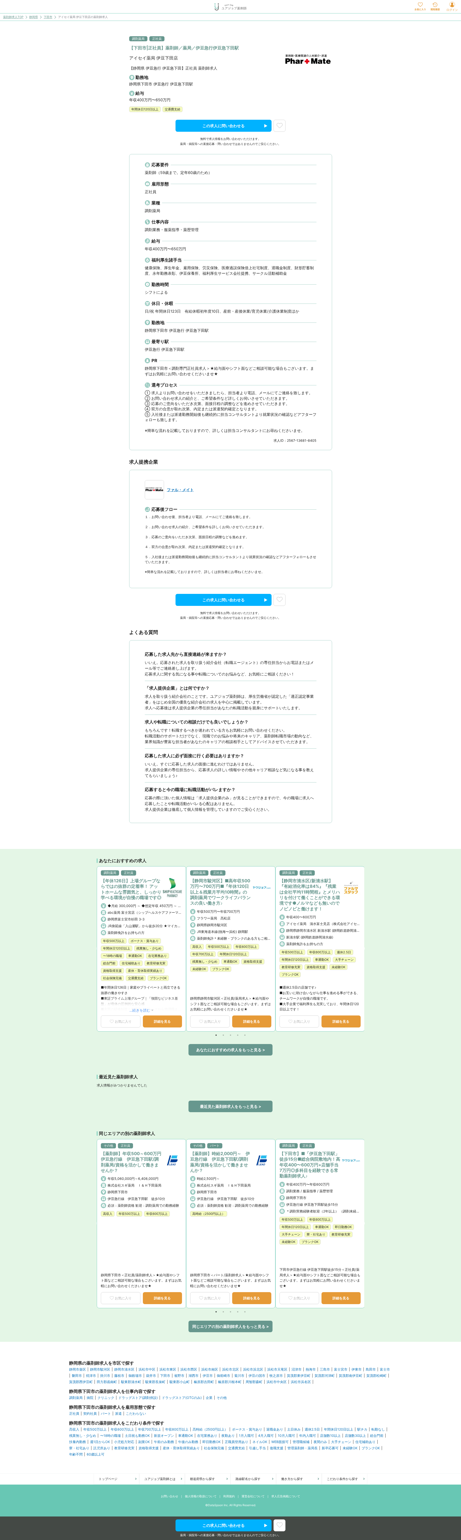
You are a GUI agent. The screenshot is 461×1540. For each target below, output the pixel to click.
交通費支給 (236, 1448)
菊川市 (239, 1375)
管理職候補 (301, 1442)
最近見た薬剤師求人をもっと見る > (230, 1106)
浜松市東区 (167, 1369)
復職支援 (276, 1448)
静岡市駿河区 (100, 1369)
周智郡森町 (254, 1382)
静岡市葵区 (77, 1369)
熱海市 (311, 1369)
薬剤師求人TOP (13, 17)
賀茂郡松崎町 (376, 1375)
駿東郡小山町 (180, 1382)
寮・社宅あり (79, 1448)
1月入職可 (246, 1435)
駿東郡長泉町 (155, 1382)
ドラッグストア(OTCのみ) (182, 1397)
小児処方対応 (124, 1442)
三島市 (325, 1369)
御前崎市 (223, 1375)
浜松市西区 (188, 1369)
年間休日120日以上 (338, 1429)
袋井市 (151, 1375)
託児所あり (101, 1448)
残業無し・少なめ (82, 1435)
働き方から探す (292, 1479)
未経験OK (350, 1448)
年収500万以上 (95, 1429)
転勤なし (378, 1429)
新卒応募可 (330, 1448)
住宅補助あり (365, 1442)
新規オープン (164, 1435)
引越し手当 (257, 1448)
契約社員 (90, 1413)
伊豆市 (208, 1375)
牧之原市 (276, 1375)
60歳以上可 (95, 1454)
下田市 (48, 17)
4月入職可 (266, 1435)
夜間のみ (320, 1442)
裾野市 (179, 1375)
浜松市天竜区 (277, 1369)
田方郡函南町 (107, 1382)
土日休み (294, 1429)
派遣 (118, 1413)
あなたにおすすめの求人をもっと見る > (230, 1049)
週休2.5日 (312, 1429)
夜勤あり (228, 1435)
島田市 (371, 1369)
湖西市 (193, 1375)
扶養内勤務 (77, 1442)
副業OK (144, 1442)
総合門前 (376, 1435)
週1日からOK (100, 1442)
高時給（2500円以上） (210, 1429)
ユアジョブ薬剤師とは (160, 1479)
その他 (222, 1397)
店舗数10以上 (330, 1435)
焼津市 (91, 1375)
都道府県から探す (202, 1479)
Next (362, 948)
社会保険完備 (214, 1448)
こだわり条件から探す (342, 1479)
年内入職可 (307, 1435)
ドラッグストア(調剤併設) (138, 1397)
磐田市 (77, 1375)
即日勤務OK (211, 1442)
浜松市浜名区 (301, 1382)
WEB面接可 (280, 1442)
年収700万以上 (149, 1429)
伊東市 (357, 1369)
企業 (209, 1397)
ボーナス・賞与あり (247, 1429)
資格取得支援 (149, 1448)
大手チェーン (341, 1442)
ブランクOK (371, 1448)
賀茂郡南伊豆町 (350, 1375)
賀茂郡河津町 (325, 1375)
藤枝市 (119, 1375)
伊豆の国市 (257, 1375)
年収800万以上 (176, 1429)
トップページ (108, 1479)
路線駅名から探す (248, 1479)
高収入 (74, 1429)
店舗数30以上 (355, 1435)
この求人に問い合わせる (223, 125)
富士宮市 (340, 1369)
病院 (90, 1397)
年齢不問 (76, 1454)
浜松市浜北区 (253, 1369)
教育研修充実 (124, 1448)
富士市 (385, 1369)
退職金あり (274, 1429)
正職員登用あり (236, 1442)
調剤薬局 (76, 1397)
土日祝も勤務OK (137, 1435)
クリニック (105, 1397)
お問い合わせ (169, 1496)
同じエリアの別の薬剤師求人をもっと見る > (230, 1326)
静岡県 (33, 17)
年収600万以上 (122, 1429)
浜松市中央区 (277, 1382)
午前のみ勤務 (164, 1442)
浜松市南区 (209, 1369)
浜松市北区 (230, 1369)
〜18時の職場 (110, 1435)
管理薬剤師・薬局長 (302, 1448)
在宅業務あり (207, 1435)
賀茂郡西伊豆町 (81, 1382)
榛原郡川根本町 (230, 1382)
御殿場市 (135, 1375)
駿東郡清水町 (131, 1382)
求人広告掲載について (285, 1496)
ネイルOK (259, 1442)
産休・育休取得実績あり (181, 1448)
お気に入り (123, 1021)
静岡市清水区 (124, 1369)
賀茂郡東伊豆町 (298, 1375)
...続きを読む (139, 1010)
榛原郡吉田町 (204, 1382)
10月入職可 (286, 1435)
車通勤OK (185, 1435)
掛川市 (105, 1375)
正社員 (74, 1413)
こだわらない (136, 1413)
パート (106, 1413)
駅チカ (362, 1429)
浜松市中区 (147, 1369)
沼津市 (296, 1369)
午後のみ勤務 (188, 1442)
